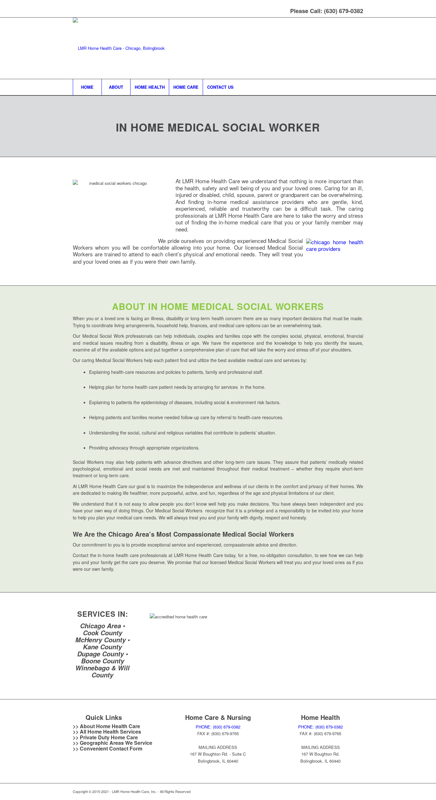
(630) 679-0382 (343, 11)
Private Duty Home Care (109, 737)
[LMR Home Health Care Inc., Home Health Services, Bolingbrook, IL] (197, 657)
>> (76, 731)
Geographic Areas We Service (116, 742)
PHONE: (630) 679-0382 (218, 727)
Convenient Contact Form (111, 748)
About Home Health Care (110, 726)
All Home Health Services (110, 731)
